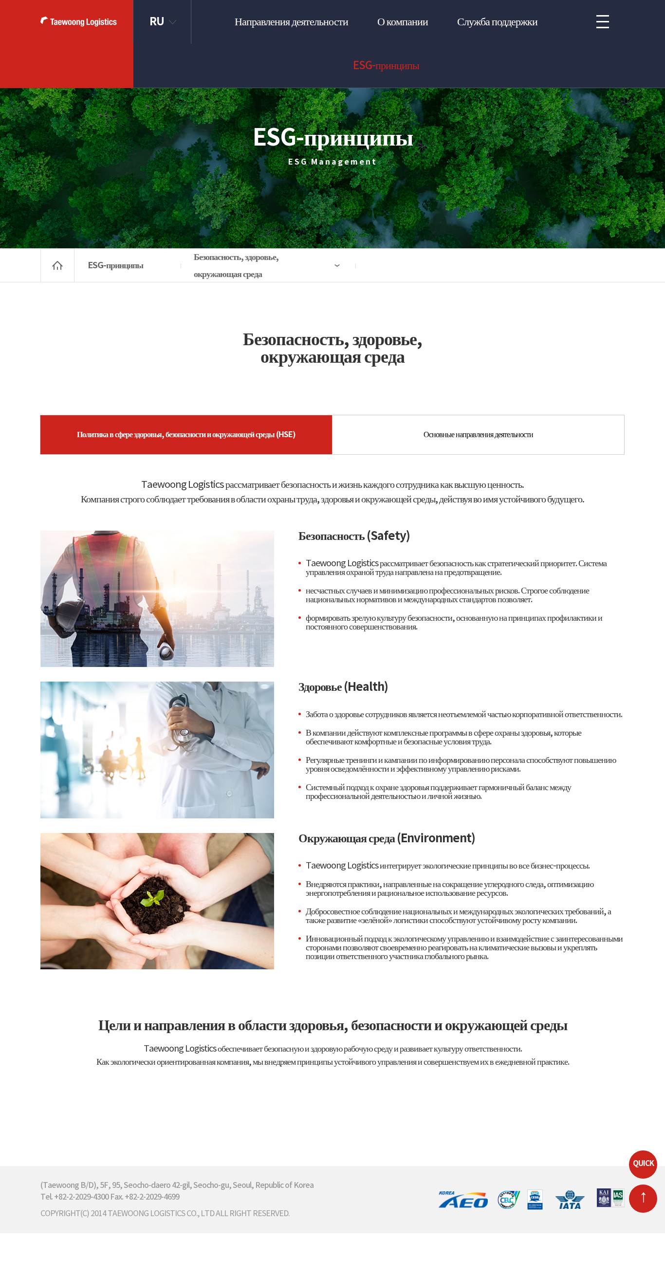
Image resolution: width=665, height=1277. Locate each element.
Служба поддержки (497, 22)
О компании (402, 22)
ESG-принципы (386, 65)
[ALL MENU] (603, 22)
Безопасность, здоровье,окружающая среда (236, 265)
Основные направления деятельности (478, 434)
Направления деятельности (291, 22)
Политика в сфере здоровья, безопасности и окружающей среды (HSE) (186, 435)
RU (156, 22)
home (57, 265)
